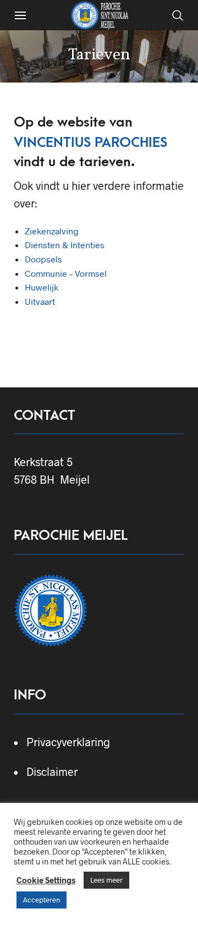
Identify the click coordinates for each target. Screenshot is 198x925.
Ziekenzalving (52, 231)
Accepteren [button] (41, 899)
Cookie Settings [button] (45, 880)
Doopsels (43, 259)
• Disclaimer (46, 771)
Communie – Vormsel (66, 273)
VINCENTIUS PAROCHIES (90, 142)
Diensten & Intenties (65, 244)
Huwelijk (41, 287)
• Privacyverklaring (62, 741)
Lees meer (106, 879)
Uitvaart (40, 301)
